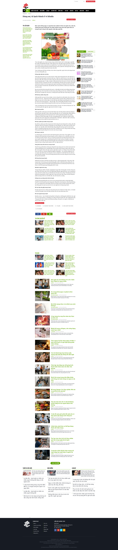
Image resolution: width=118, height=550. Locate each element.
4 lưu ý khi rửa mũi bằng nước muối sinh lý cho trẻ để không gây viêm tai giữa (27, 36)
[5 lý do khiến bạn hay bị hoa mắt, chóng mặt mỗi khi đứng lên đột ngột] (42, 357)
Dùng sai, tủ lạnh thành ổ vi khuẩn (38, 16)
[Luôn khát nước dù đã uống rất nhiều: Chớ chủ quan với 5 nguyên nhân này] (39, 237)
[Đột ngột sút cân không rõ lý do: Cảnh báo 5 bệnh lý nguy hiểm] (42, 284)
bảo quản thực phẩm (68, 205)
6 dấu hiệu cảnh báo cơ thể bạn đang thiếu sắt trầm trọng (62, 427)
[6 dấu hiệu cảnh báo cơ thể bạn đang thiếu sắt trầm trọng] (42, 430)
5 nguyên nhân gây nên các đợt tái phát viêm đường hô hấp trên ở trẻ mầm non (70, 237)
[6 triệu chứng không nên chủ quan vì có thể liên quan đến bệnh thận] (39, 264)
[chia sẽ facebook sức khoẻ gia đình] (55, 530)
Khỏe (27, 10)
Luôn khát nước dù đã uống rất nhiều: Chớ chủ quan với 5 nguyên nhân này (27, 56)
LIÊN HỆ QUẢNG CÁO (59, 521)
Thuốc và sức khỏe (34, 10)
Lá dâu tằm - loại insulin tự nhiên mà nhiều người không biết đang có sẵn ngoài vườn (34, 480)
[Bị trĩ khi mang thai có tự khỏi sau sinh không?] (42, 308)
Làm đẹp (47, 10)
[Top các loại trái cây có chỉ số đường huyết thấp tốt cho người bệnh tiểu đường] (42, 406)
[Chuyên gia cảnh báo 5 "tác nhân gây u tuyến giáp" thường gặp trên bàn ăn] (79, 110)
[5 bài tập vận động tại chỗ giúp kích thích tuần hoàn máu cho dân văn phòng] (42, 369)
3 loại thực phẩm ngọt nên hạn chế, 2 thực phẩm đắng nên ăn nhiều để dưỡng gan (49, 258)
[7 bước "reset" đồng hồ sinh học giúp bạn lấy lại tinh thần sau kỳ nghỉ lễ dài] (79, 92)
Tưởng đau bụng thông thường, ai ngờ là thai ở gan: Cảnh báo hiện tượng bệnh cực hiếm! (87, 73)
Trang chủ (25, 13)
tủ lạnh (58, 205)
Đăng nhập (82, 10)
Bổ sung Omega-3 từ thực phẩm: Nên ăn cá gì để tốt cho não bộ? (63, 390)
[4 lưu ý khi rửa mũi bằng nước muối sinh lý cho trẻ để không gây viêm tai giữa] (60, 222)
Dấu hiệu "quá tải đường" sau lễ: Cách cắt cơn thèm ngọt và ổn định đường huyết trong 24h (86, 80)
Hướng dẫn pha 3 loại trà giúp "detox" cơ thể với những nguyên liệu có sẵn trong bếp (87, 55)
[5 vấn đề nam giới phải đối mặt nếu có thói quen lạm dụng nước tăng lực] (42, 418)
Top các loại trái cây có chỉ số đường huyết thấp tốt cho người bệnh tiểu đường (62, 403)
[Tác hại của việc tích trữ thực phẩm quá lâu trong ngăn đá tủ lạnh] (42, 443)
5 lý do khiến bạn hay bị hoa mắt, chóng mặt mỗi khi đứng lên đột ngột (62, 353)
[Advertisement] (65, 5)
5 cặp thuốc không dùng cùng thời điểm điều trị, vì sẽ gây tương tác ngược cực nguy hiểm (34, 486)
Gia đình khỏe (54, 10)
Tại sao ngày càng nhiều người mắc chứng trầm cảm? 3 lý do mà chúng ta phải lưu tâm (70, 258)
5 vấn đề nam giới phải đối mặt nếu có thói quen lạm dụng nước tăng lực (62, 414)
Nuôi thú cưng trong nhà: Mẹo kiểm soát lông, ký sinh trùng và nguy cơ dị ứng (63, 378)
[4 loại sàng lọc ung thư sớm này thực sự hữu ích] (42, 320)
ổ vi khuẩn (39, 208)
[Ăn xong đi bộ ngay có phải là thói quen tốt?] (42, 296)
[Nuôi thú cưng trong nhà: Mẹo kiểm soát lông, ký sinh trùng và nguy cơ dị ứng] (42, 381)
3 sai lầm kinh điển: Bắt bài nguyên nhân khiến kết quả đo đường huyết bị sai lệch (27, 43)
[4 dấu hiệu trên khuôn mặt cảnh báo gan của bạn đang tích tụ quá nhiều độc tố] (79, 61)
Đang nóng (90, 51)
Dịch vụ (76, 10)
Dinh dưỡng (42, 10)
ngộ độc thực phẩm (48, 205)
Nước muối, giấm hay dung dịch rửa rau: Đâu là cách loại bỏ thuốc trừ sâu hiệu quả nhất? (59, 489)
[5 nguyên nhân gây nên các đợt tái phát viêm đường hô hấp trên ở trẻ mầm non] (60, 237)
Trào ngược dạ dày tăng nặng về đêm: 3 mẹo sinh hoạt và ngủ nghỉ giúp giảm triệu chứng (63, 342)
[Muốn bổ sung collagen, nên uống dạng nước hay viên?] (42, 333)
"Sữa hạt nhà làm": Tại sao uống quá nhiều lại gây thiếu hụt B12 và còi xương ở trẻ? (87, 98)
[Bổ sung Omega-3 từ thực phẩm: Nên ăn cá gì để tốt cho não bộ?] (42, 394)
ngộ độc (39, 205)
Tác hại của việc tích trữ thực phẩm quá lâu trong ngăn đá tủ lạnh (62, 439)
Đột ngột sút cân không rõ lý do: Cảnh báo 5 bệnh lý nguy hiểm (62, 280)
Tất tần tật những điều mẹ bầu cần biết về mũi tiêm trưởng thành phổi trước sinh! (38, 472)
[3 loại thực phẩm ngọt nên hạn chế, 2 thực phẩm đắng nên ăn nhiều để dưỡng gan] (39, 257)
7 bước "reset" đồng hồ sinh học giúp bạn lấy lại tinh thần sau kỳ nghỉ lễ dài (87, 92)
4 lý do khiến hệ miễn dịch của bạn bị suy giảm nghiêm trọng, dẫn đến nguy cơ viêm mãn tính (27, 50)
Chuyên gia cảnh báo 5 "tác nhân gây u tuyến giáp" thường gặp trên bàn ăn (87, 110)
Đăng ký (87, 10)
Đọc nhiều (81, 51)
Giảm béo (71, 10)
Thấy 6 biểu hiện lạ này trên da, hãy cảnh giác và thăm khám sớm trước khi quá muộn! (27, 30)
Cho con (66, 10)
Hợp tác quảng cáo (91, 1)
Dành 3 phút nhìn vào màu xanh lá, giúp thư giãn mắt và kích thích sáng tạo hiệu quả (87, 67)
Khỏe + (52, 282)
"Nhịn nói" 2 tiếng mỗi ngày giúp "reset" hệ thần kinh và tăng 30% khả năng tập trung (87, 86)
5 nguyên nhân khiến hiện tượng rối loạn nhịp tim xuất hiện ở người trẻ (62, 451)
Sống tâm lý (60, 10)
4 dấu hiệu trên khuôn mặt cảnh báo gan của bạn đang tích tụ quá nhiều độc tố (87, 61)
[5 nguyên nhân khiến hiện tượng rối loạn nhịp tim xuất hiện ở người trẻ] (42, 455)
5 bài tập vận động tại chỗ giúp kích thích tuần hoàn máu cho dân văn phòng (62, 366)
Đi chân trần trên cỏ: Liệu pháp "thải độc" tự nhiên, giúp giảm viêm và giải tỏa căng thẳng (87, 104)
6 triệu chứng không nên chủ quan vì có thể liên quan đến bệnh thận (49, 264)
